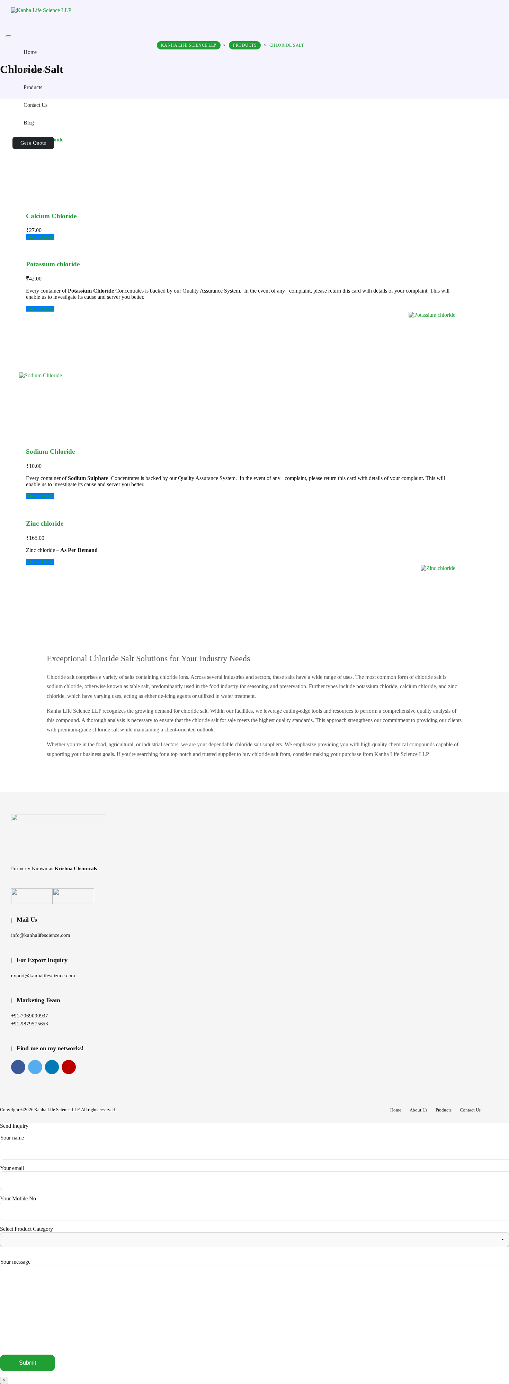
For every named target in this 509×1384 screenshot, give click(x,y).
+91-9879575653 (29, 1023)
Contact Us (470, 1110)
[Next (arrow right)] (497, 692)
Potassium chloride (53, 264)
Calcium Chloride (51, 216)
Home (395, 1110)
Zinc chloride (44, 523)
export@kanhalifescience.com (43, 975)
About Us (418, 1110)
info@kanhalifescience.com (40, 935)
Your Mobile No (18, 1198)
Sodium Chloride (50, 451)
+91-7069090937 (29, 1015)
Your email (12, 1168)
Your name (12, 1138)
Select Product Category (26, 1229)
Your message (15, 1262)
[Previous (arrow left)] (12, 692)
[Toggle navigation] (8, 36)
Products (444, 1110)
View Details (40, 237)
